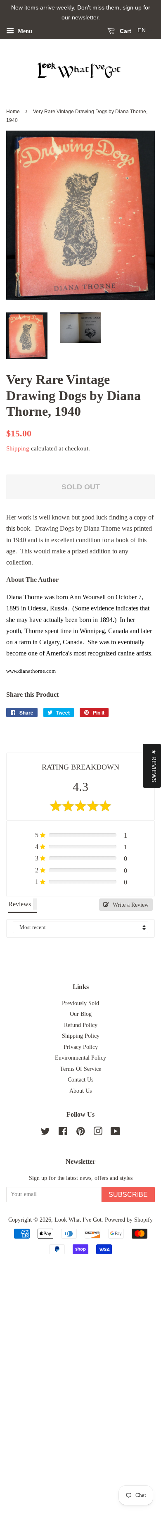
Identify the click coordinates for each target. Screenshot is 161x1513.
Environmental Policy (80, 1058)
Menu (24, 31)
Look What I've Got (78, 1220)
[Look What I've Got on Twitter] (45, 1133)
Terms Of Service (80, 1069)
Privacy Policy (81, 1047)
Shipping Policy (80, 1036)
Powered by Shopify (129, 1220)
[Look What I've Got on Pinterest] (80, 1133)
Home (13, 111)
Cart (124, 31)
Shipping (17, 448)
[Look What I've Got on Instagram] (97, 1133)
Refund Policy (80, 1025)
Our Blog (81, 1014)
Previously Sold (80, 1003)
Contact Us (80, 1080)
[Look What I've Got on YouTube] (115, 1133)
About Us (80, 1091)
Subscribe (128, 1194)
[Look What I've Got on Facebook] (63, 1133)
